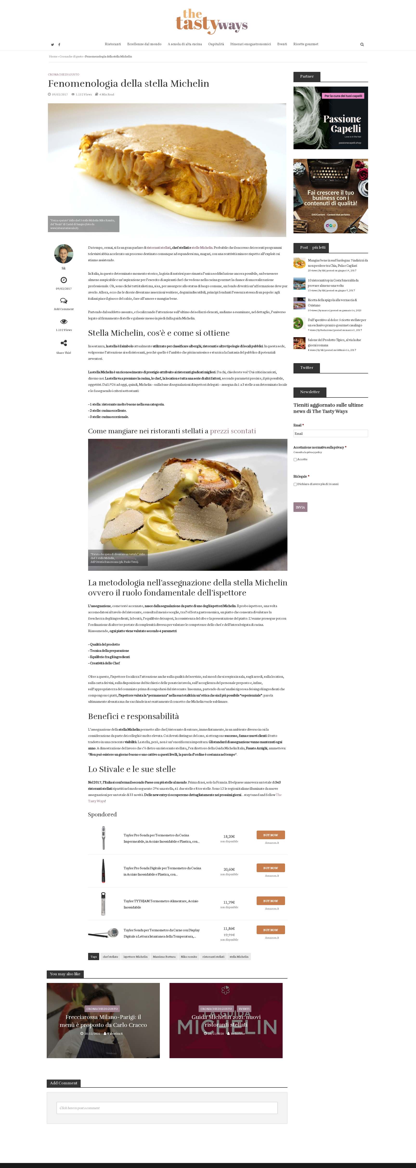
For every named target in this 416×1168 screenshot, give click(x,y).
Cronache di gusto (71, 56)
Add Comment (64, 309)
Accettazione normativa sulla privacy (319, 447)
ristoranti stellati (159, 247)
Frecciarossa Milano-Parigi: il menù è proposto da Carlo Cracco (103, 1021)
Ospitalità (216, 44)
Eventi (282, 44)
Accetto (302, 459)
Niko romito (189, 956)
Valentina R (115, 1033)
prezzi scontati (233, 431)
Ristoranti (113, 44)
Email (298, 425)
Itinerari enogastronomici (250, 44)
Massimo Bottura (125, 558)
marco (325, 310)
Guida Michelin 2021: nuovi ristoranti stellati (226, 1021)
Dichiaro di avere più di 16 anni (317, 484)
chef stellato (110, 956)
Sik (64, 268)
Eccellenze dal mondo (144, 44)
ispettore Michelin (136, 956)
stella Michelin (239, 956)
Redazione (238, 1033)
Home (53, 56)
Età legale (301, 476)
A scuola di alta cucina (185, 44)
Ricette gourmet (305, 44)
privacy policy (314, 452)
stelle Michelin (202, 247)
